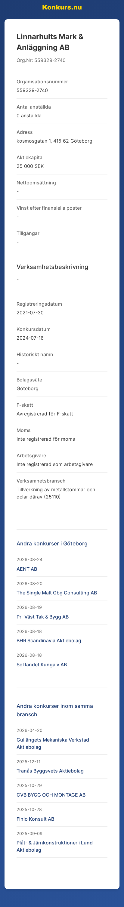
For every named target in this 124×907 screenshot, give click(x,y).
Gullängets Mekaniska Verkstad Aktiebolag (53, 743)
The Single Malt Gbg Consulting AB (57, 593)
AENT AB (27, 569)
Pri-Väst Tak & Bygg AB (43, 617)
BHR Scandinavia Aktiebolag (49, 640)
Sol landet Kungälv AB (42, 665)
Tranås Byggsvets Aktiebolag (50, 771)
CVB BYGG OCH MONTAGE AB (51, 795)
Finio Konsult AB (35, 819)
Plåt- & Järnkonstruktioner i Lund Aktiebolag (55, 846)
